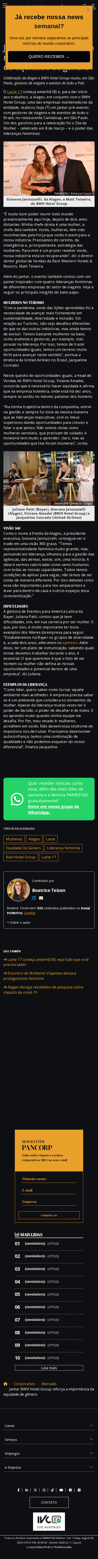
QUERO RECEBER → (49, 56)
